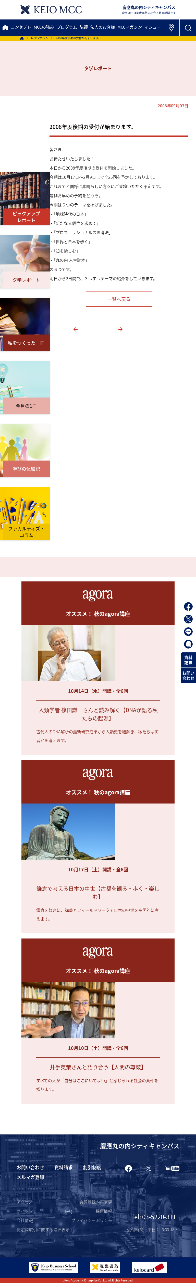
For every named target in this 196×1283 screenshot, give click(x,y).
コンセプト (21, 27)
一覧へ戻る (118, 299)
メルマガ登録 (30, 1177)
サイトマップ (29, 1211)
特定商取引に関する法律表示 (43, 1229)
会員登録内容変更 (95, 1202)
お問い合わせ (188, 675)
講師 (84, 27)
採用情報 (104, 1211)
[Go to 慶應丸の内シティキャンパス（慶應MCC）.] (21, 38)
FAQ (68, 1211)
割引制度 (92, 1167)
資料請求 (188, 660)
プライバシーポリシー (91, 1220)
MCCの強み (44, 27)
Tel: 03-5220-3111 (155, 1216)
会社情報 (25, 1220)
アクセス (25, 1202)
